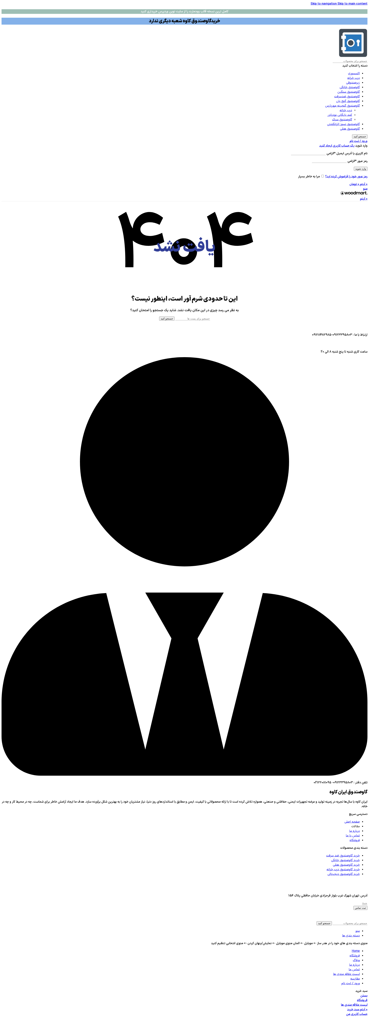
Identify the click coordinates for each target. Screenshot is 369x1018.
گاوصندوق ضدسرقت (347, 96)
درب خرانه (353, 78)
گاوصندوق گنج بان (348, 101)
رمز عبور (357, 161)
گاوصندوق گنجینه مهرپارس (342, 105)
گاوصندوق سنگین (348, 92)
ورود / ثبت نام (350, 983)
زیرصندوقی (353, 82)
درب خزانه (346, 110)
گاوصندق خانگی (350, 87)
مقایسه (355, 978)
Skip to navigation (324, 4)
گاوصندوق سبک (342, 119)
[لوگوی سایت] (353, 56)
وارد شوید (360, 168)
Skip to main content (352, 4)
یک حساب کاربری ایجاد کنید (336, 145)
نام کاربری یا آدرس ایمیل (347, 153)
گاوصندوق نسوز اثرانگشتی (343, 124)
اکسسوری (354, 73)
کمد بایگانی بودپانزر (339, 115)
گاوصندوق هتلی (350, 129)
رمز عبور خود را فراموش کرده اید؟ (346, 176)
